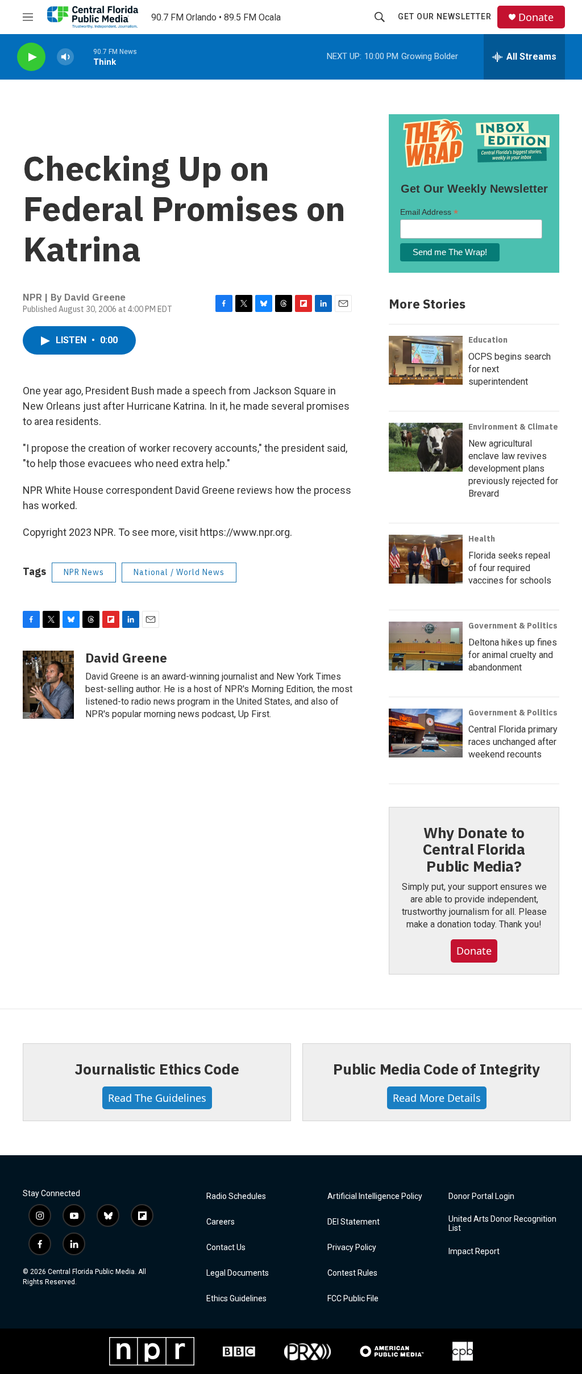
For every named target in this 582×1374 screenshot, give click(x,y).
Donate (536, 17)
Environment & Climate (513, 427)
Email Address (429, 212)
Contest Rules (352, 1273)
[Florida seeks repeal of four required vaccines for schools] (426, 559)
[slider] (83, 57)
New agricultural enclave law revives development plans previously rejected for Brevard (513, 468)
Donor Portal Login (481, 1196)
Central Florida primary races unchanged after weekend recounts (513, 742)
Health (481, 539)
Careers (220, 1222)
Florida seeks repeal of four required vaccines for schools (509, 568)
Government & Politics (513, 626)
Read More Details (437, 1098)
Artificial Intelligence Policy (374, 1196)
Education (488, 340)
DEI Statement (353, 1222)
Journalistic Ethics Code (156, 1069)
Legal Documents (237, 1273)
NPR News (84, 572)
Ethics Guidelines (236, 1298)
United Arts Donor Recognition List (502, 1224)
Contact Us (226, 1247)
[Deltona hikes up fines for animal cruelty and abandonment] (426, 646)
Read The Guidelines (157, 1098)
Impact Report (474, 1251)
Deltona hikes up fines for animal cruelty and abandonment (512, 655)
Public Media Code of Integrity (436, 1069)
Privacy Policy (351, 1247)
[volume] (65, 57)
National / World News (179, 572)
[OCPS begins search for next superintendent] (426, 360)
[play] (31, 57)
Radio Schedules (236, 1196)
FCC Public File (353, 1298)
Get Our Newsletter (445, 16)
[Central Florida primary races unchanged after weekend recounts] (426, 733)
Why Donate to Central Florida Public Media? (474, 849)
